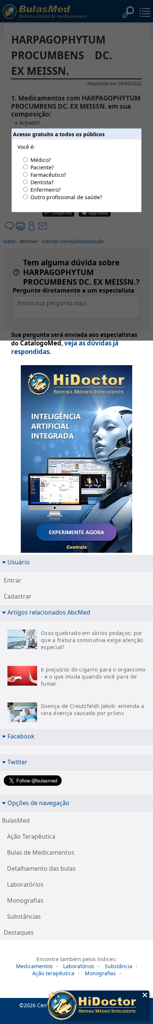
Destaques (19, 932)
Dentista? (41, 182)
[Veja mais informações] (98, 1006)
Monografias (25, 900)
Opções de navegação (38, 803)
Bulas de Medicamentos (40, 852)
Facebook (21, 736)
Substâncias (24, 916)
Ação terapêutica (53, 973)
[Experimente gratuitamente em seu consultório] (76, 460)
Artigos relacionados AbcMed (48, 612)
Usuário (18, 562)
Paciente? (42, 167)
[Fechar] (144, 994)
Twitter (17, 762)
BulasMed (16, 820)
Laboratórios (25, 884)
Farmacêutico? (48, 174)
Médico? (40, 159)
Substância (118, 966)
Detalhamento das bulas (41, 868)
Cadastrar (18, 596)
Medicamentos (34, 966)
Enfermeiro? (45, 189)
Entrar (13, 580)
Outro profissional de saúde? (66, 197)
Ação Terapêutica (31, 836)
